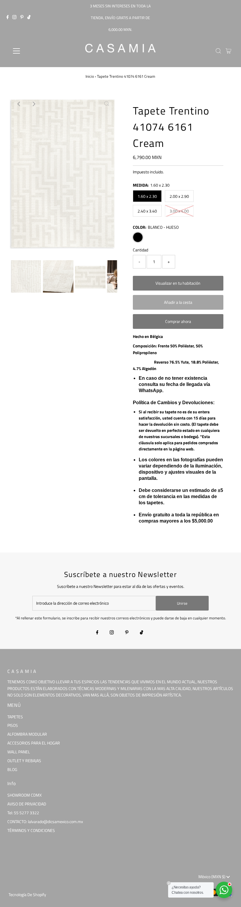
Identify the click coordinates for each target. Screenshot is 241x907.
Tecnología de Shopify (27, 894)
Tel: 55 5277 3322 (23, 813)
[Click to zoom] (106, 103)
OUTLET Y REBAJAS (24, 760)
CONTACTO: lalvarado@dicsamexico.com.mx (45, 821)
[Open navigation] (36, 51)
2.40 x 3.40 (147, 211)
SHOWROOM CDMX (24, 795)
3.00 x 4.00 (179, 211)
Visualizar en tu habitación (177, 283)
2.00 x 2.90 (179, 196)
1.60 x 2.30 (147, 196)
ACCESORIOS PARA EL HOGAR (33, 743)
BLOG (12, 769)
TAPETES (15, 717)
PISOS (12, 725)
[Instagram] (14, 18)
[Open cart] (228, 51)
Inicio (90, 76)
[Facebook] (7, 18)
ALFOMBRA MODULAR (27, 734)
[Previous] (19, 103)
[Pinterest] (22, 18)
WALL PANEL (18, 752)
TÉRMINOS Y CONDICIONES (31, 830)
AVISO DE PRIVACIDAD (26, 804)
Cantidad (140, 250)
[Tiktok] (29, 18)
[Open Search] (218, 51)
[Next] (33, 103)
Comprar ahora (178, 321)
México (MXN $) (212, 876)
